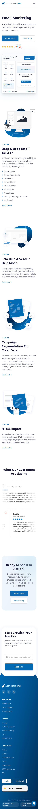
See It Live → (7, 205)
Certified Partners (8, 757)
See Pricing (27, 38)
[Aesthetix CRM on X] (14, 692)
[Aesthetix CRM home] (11, 3)
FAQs (3, 734)
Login (7, 781)
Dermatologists (7, 711)
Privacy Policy (6, 765)
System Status (7, 738)
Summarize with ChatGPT (8, 804)
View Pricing (19, 600)
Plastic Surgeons (7, 707)
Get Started (20, 781)
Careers (4, 754)
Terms (4, 761)
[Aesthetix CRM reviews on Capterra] (16, 46)
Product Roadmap (8, 731)
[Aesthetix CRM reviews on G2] (20, 46)
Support (4, 723)
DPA (3, 773)
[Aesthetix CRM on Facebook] (9, 692)
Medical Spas (6, 704)
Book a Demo (10, 38)
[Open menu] (34, 3)
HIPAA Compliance (8, 769)
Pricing (4, 750)
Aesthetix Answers (8, 727)
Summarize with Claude (27, 804)
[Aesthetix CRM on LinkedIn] (3, 692)
